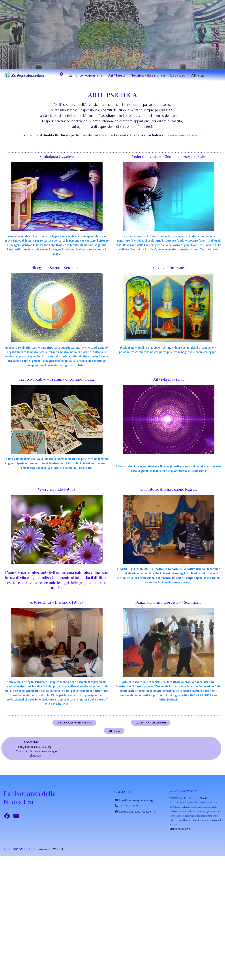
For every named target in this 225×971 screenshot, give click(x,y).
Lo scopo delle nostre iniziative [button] (74, 722)
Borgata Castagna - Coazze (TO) (137, 811)
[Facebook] (7, 816)
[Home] (61, 74)
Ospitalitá (114, 730)
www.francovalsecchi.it (187, 135)
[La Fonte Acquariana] (24, 75)
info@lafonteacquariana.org (35, 747)
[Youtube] (16, 816)
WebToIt (58, 849)
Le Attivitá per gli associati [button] (151, 722)
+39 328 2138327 (128, 806)
